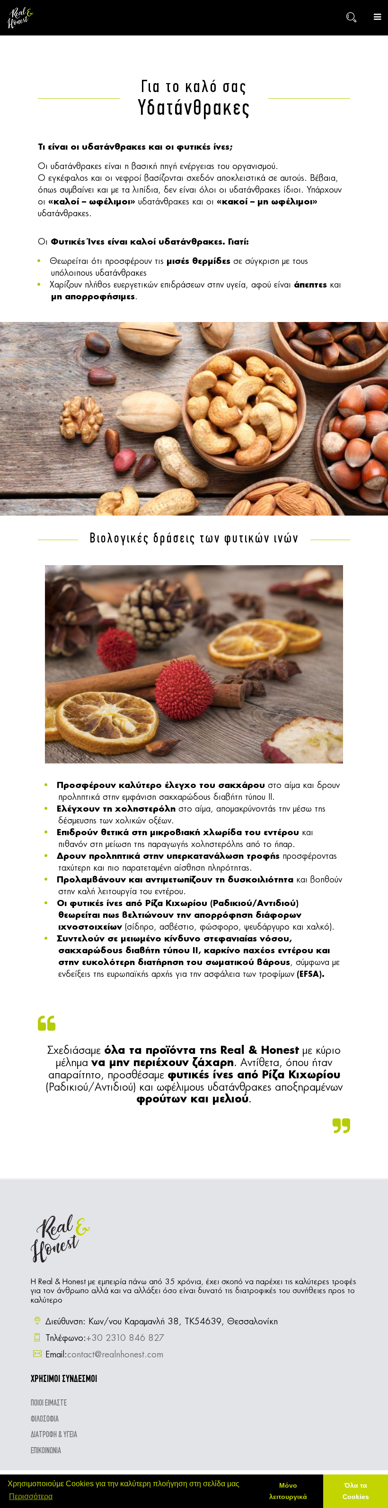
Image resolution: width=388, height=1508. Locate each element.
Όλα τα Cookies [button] (356, 1491)
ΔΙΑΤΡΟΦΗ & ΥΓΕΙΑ (54, 1435)
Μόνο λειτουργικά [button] (288, 1491)
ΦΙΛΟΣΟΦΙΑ (45, 1419)
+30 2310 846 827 (125, 1338)
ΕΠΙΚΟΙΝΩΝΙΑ (46, 1451)
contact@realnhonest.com (115, 1355)
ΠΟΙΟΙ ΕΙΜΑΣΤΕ (49, 1403)
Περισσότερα (31, 1496)
